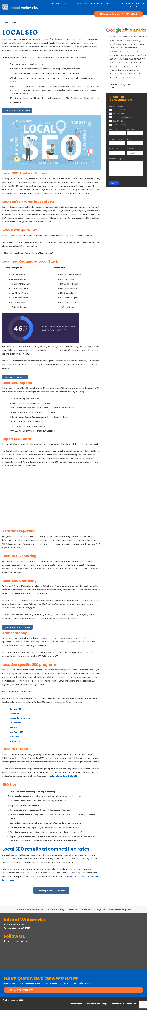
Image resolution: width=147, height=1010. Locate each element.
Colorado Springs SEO (20, 718)
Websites (96, 3)
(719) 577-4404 (128, 14)
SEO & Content (119, 113)
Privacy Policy (89, 1004)
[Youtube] (23, 941)
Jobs (98, 1004)
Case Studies (126, 3)
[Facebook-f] (6, 941)
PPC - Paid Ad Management (124, 117)
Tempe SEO (15, 741)
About (110, 3)
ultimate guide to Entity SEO (64, 776)
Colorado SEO (16, 713)
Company (105, 1004)
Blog (141, 3)
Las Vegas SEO (17, 732)
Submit (114, 183)
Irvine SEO (14, 727)
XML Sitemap (138, 1004)
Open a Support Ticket (19, 990)
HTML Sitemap (126, 1004)
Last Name (131, 129)
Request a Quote (110, 14)
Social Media (118, 121)
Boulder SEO (15, 709)
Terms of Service (75, 1004)
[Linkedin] (19, 941)
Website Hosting (119, 125)
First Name (113, 129)
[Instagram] (14, 941)
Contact (138, 6)
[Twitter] (10, 941)
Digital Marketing (74, 3)
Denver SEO (15, 722)
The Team (115, 1004)
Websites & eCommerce (123, 110)
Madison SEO (16, 736)
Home (55, 3)
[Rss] (28, 941)
